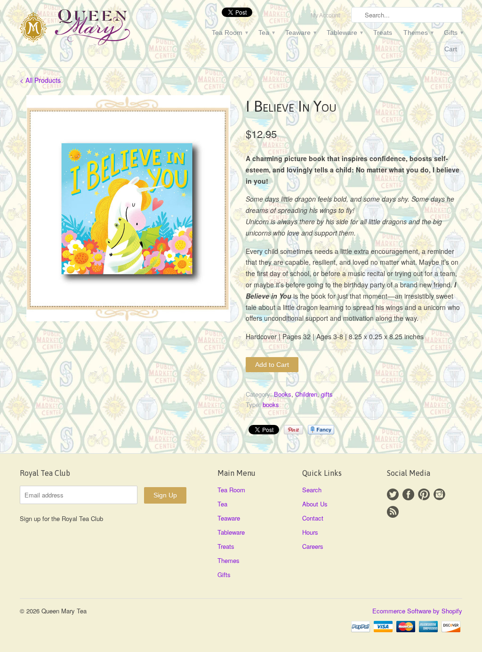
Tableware (344, 32)
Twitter (393, 494)
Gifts (453, 32)
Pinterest (424, 494)
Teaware (300, 32)
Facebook (408, 494)
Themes (418, 32)
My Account (325, 15)
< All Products (40, 80)
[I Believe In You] (128, 208)
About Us (315, 503)
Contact (312, 517)
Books (282, 394)
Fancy (321, 429)
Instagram (439, 494)
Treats (382, 32)
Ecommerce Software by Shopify (417, 610)
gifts (327, 394)
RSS (393, 512)
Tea (266, 32)
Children (306, 394)
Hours (310, 532)
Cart (450, 49)
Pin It (293, 429)
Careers (312, 546)
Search (311, 489)
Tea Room (229, 32)
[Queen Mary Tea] (90, 28)
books (271, 404)
